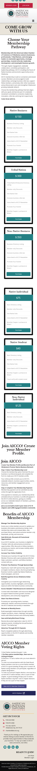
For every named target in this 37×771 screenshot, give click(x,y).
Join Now (31, 756)
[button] (11, 5)
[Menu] (33, 21)
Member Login (29, 758)
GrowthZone (25, 768)
